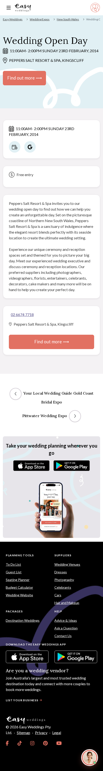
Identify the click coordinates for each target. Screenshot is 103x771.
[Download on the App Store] (31, 465)
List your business (22, 700)
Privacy (41, 732)
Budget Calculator (19, 587)
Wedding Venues (67, 564)
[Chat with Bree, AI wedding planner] (89, 757)
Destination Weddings (23, 620)
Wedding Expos (40, 19)
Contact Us (63, 636)
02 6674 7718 (22, 314)
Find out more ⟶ (24, 78)
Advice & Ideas (65, 620)
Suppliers (62, 555)
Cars (57, 595)
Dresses (60, 572)
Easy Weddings (13, 19)
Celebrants (62, 587)
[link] (7, 743)
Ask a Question (66, 628)
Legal (56, 732)
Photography (64, 580)
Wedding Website (19, 595)
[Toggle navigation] (8, 7)
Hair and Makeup (66, 603)
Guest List (14, 572)
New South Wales (68, 19)
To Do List (13, 564)
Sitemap (23, 732)
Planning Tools (20, 555)
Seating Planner (17, 580)
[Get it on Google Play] (71, 465)
